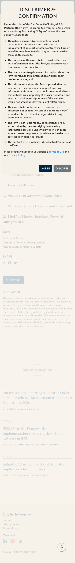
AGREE (45, 168)
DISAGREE (62, 168)
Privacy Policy (17, 155)
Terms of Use (56, 151)
